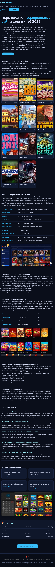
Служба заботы (44, 6)
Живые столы (13, 6)
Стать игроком (14, 9)
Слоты (6, 6)
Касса (31, 6)
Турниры (36, 6)
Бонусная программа (23, 6)
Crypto (1, 6)
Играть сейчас (7, 54)
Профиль (4, 9)
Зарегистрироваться (27, 546)
